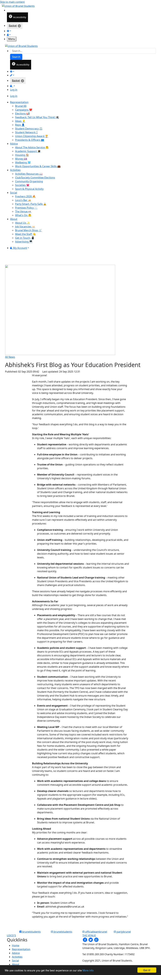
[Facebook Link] (85, 939)
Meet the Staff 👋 (25, 234)
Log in (13, 89)
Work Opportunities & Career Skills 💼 (38, 166)
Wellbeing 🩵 (23, 162)
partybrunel (123, 931)
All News (10, 357)
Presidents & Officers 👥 (29, 140)
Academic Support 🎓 (28, 151)
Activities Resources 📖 (28, 174)
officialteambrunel (96, 931)
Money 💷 (21, 158)
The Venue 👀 (23, 211)
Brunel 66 (20, 106)
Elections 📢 (22, 113)
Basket (13, 25)
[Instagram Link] (96, 939)
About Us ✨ (22, 222)
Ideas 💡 (20, 121)
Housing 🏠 (22, 155)
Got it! (146, 970)
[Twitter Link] (91, 939)
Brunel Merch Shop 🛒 (28, 230)
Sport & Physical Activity (29, 189)
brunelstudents (31, 931)
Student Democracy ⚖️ (28, 128)
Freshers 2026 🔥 (25, 196)
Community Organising (29, 181)
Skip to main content (12, 2)
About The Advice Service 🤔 (32, 147)
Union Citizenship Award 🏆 (31, 136)
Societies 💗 (22, 185)
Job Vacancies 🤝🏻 (25, 226)
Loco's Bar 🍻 (23, 200)
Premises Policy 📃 (26, 207)
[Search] (9, 10)
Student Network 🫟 (26, 132)
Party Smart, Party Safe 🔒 (30, 204)
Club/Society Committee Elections (35, 177)
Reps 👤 (20, 125)
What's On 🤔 (23, 215)
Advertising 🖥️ (23, 241)
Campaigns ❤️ (23, 109)
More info (88, 970)
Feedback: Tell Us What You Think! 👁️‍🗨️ (37, 117)
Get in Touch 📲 (24, 238)
